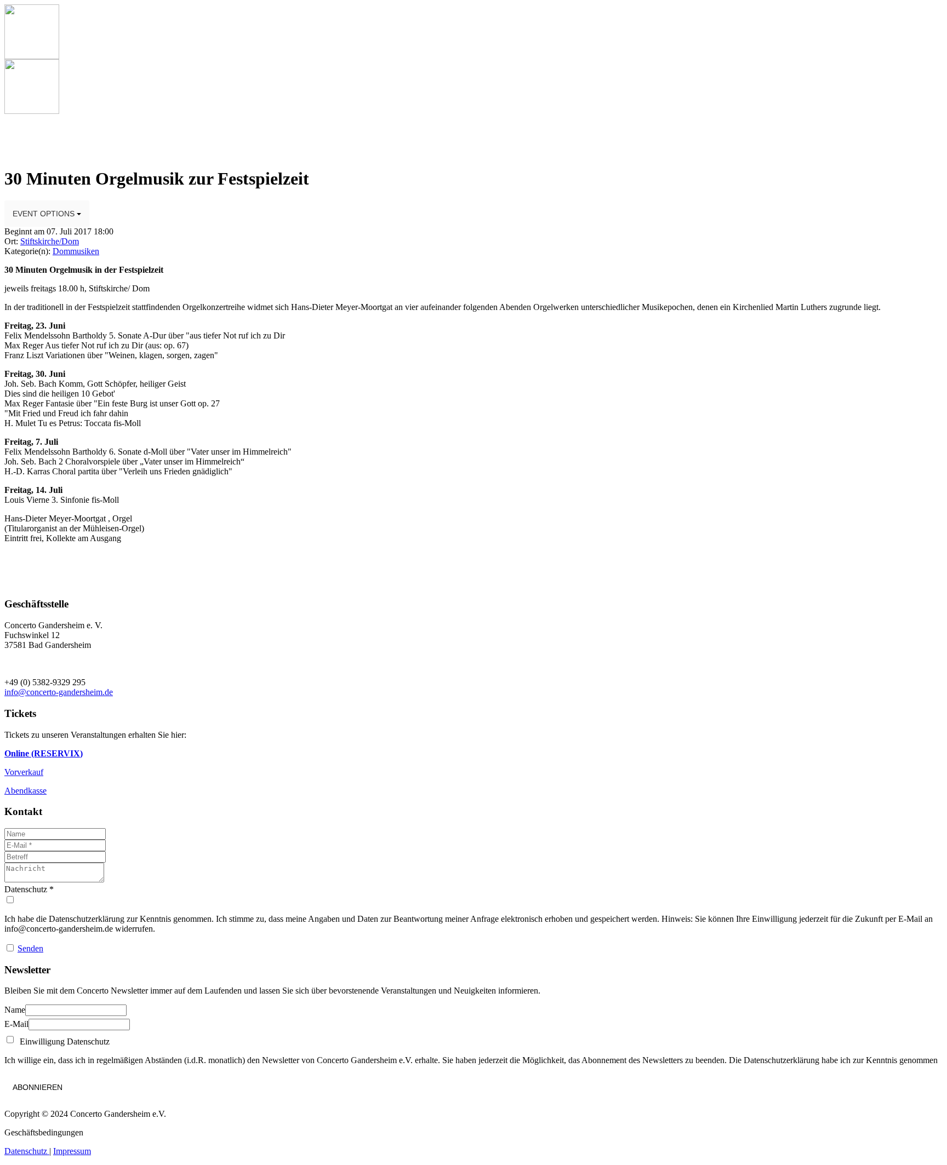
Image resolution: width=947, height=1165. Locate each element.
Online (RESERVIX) (43, 753)
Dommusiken (76, 251)
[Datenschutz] (473, 899)
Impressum (72, 1151)
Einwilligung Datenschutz (62, 1041)
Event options (45, 213)
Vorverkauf (23, 772)
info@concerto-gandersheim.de (58, 692)
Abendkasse (25, 790)
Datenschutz (26, 1151)
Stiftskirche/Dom (49, 241)
